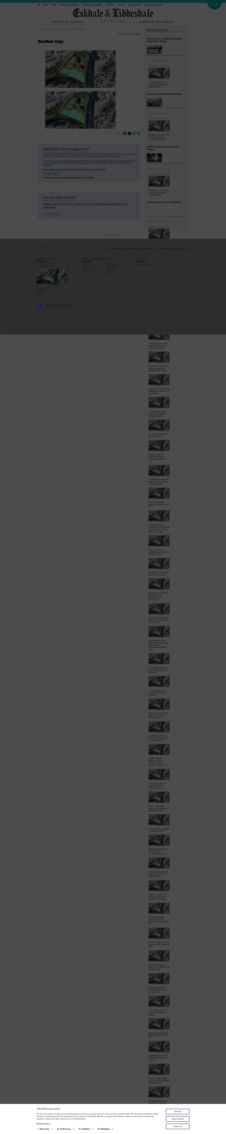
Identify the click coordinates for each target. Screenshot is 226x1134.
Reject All (178, 1126)
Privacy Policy (43, 1124)
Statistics (86, 1129)
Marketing (105, 1129)
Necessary (44, 1129)
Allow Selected (178, 1119)
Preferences (65, 1129)
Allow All (177, 1111)
